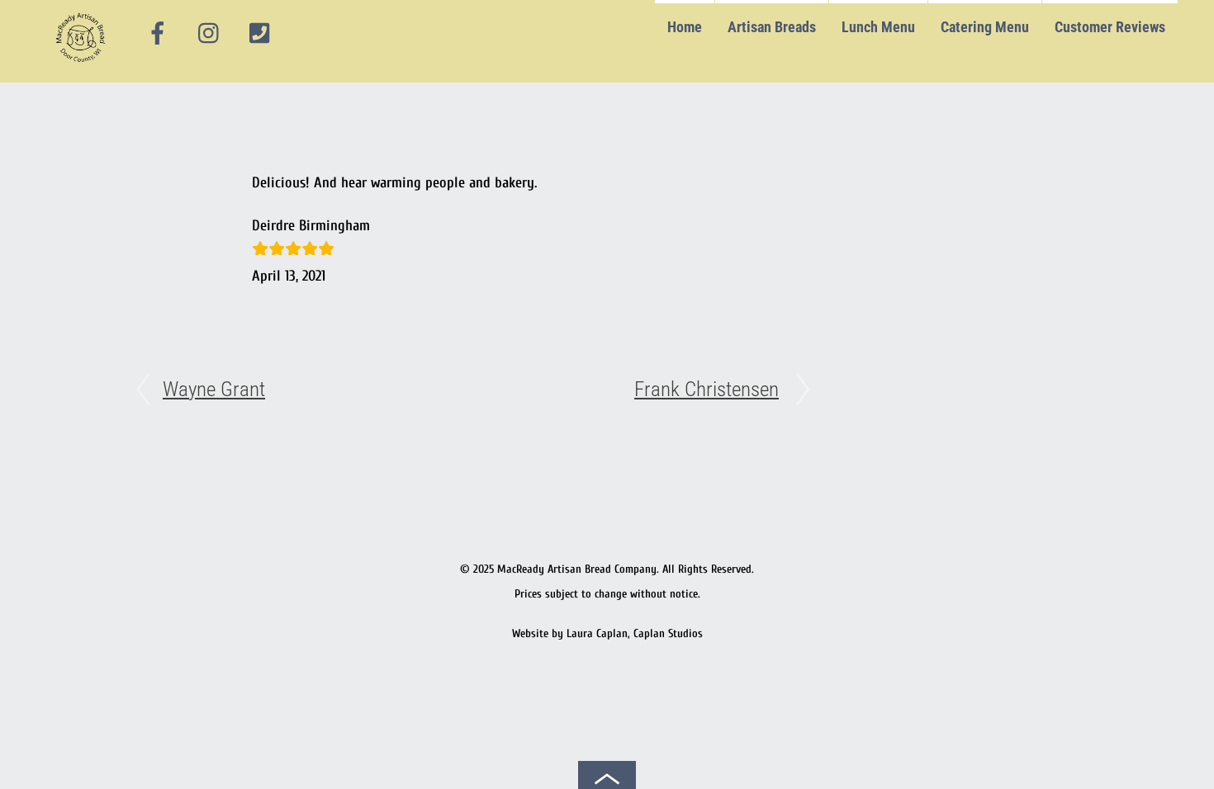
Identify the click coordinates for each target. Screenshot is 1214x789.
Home (684, 26)
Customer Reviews (1110, 26)
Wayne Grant (214, 389)
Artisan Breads (772, 26)
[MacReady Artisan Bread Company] (83, 65)
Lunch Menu (878, 26)
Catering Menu (985, 26)
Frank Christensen (706, 389)
